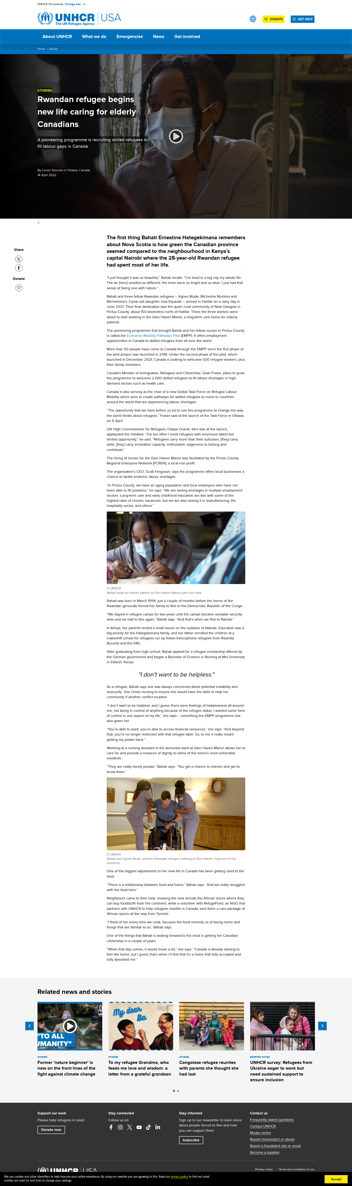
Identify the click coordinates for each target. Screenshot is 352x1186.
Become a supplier (265, 1152)
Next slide (322, 1026)
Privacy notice (264, 1169)
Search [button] (240, 19)
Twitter (129, 1127)
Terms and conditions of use (297, 1169)
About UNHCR (57, 36)
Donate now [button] (51, 1129)
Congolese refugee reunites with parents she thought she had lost (209, 1068)
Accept (336, 1179)
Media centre (260, 1132)
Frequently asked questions (272, 1119)
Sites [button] (253, 19)
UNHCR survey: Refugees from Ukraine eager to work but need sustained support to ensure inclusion (281, 1071)
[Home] (66, 19)
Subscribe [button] (191, 1140)
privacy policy (179, 1176)
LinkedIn (158, 1127)
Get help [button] (305, 19)
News (158, 36)
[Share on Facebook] (18, 267)
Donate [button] (276, 19)
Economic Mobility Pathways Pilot (153, 335)
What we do (94, 36)
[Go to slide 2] (179, 1092)
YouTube (139, 1127)
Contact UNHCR (263, 1126)
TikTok (148, 1127)
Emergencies (130, 36)
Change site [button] (73, 4)
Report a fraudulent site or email (275, 1146)
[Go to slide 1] (175, 1092)
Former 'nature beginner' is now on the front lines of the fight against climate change (66, 1068)
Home (41, 49)
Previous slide (29, 1026)
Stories (53, 49)
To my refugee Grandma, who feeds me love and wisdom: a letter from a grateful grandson (139, 1068)
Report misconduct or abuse (272, 1139)
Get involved (187, 36)
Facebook (111, 1127)
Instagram (120, 1127)
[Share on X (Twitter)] (18, 259)
